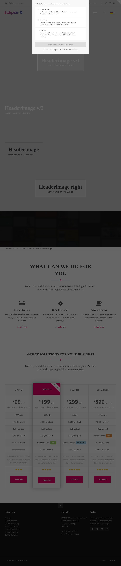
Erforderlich (59, 11)
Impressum (57, 50)
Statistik (58, 33)
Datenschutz (48, 50)
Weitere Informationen (69, 50)
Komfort (58, 22)
